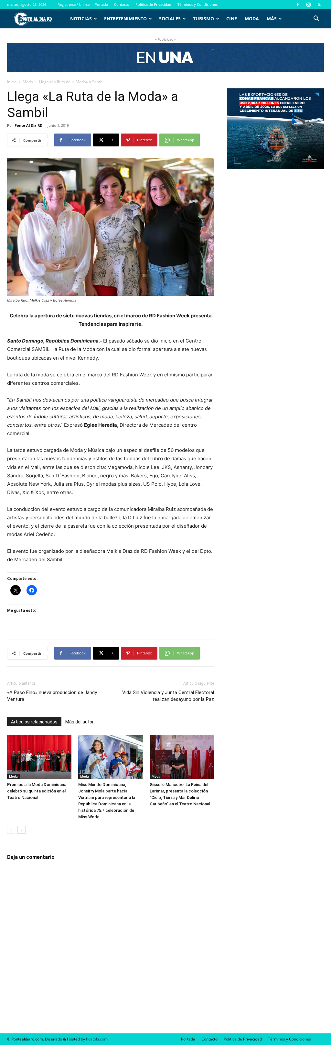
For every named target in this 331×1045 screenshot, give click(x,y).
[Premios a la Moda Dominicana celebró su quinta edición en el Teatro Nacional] (39, 757)
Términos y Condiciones (197, 4)
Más (272, 18)
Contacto (121, 4)
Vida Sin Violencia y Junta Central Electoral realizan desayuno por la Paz (168, 696)
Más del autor (79, 721)
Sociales (170, 18)
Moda (252, 18)
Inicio (11, 82)
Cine (231, 18)
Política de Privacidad (153, 4)
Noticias (81, 18)
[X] (319, 4)
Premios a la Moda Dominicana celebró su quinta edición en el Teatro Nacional (36, 791)
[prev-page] (11, 830)
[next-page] (21, 830)
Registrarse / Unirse (74, 4)
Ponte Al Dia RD (28, 125)
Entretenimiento (125, 18)
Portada (101, 4)
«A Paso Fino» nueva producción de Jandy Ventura (52, 696)
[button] (316, 19)
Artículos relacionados (34, 721)
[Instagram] (308, 4)
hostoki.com (97, 1039)
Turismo (203, 18)
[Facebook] (298, 4)
